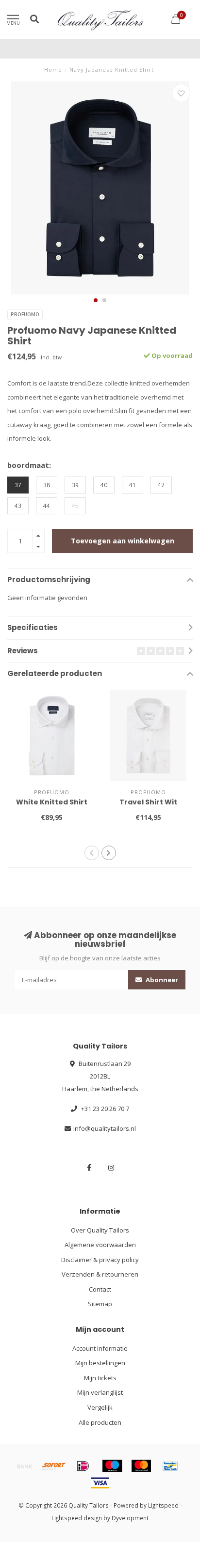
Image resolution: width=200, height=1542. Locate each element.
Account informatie (100, 1348)
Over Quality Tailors (100, 1230)
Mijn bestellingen (100, 1362)
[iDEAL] (83, 1466)
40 (103, 485)
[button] (96, 300)
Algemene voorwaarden (100, 1244)
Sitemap (100, 1303)
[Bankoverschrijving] (25, 1466)
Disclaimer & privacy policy (100, 1259)
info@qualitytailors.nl (104, 1128)
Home (53, 69)
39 (75, 485)
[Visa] (100, 1483)
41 (132, 485)
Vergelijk (100, 1407)
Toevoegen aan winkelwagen (122, 540)
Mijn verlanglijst (100, 1392)
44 (46, 505)
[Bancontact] (170, 1466)
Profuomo (25, 314)
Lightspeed (163, 1505)
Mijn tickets (100, 1377)
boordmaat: (29, 465)
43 (18, 505)
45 (75, 505)
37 (18, 485)
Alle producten (100, 1422)
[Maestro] (112, 1466)
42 (161, 485)
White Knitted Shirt (51, 802)
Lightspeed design (76, 1518)
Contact (100, 1289)
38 (46, 485)
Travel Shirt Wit (148, 802)
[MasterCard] (141, 1466)
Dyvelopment (130, 1518)
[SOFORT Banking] (54, 1466)
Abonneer (161, 979)
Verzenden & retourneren (100, 1274)
